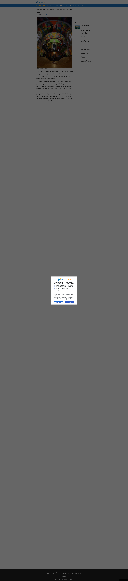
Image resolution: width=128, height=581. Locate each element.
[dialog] (64, 290)
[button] (64, 290)
